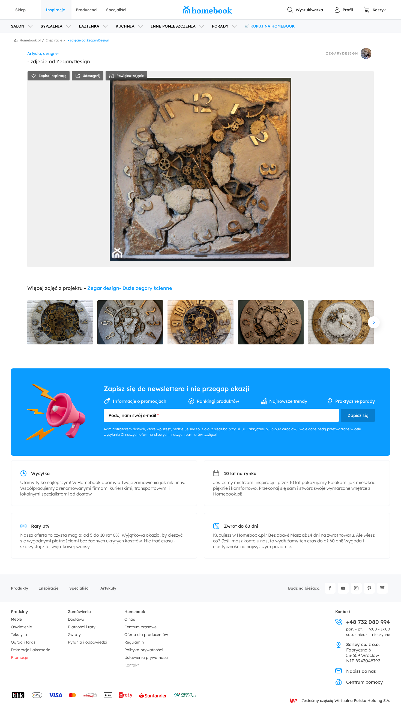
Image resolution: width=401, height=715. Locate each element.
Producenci (86, 9)
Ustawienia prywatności (146, 657)
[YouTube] (343, 588)
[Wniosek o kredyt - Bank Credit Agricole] (184, 695)
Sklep (20, 9)
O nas (129, 619)
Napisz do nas (361, 671)
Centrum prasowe (140, 626)
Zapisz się (358, 415)
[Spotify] (382, 588)
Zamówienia (79, 611)
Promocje (19, 657)
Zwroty (74, 634)
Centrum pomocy (364, 682)
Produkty (19, 588)
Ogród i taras (23, 642)
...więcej (210, 434)
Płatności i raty (81, 626)
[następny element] (374, 322)
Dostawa (76, 619)
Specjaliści (116, 9)
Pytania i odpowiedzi (87, 642)
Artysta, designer (43, 53)
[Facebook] (330, 588)
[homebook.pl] (207, 10)
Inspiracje (55, 9)
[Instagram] (356, 588)
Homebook (134, 611)
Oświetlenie (21, 626)
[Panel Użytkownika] (343, 10)
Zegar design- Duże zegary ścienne (129, 288)
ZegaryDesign (342, 53)
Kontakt (131, 665)
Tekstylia (19, 634)
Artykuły (108, 588)
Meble (16, 619)
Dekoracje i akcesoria (30, 649)
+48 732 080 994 (368, 622)
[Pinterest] (369, 588)
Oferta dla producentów (146, 634)
